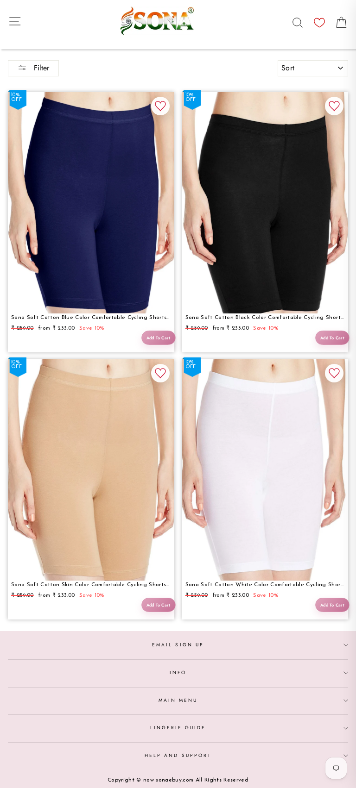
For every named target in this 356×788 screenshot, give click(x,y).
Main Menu (178, 700)
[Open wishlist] (319, 20)
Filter (40, 68)
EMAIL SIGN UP (178, 644)
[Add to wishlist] (160, 106)
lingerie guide (178, 727)
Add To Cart (158, 338)
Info (178, 672)
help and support (178, 755)
